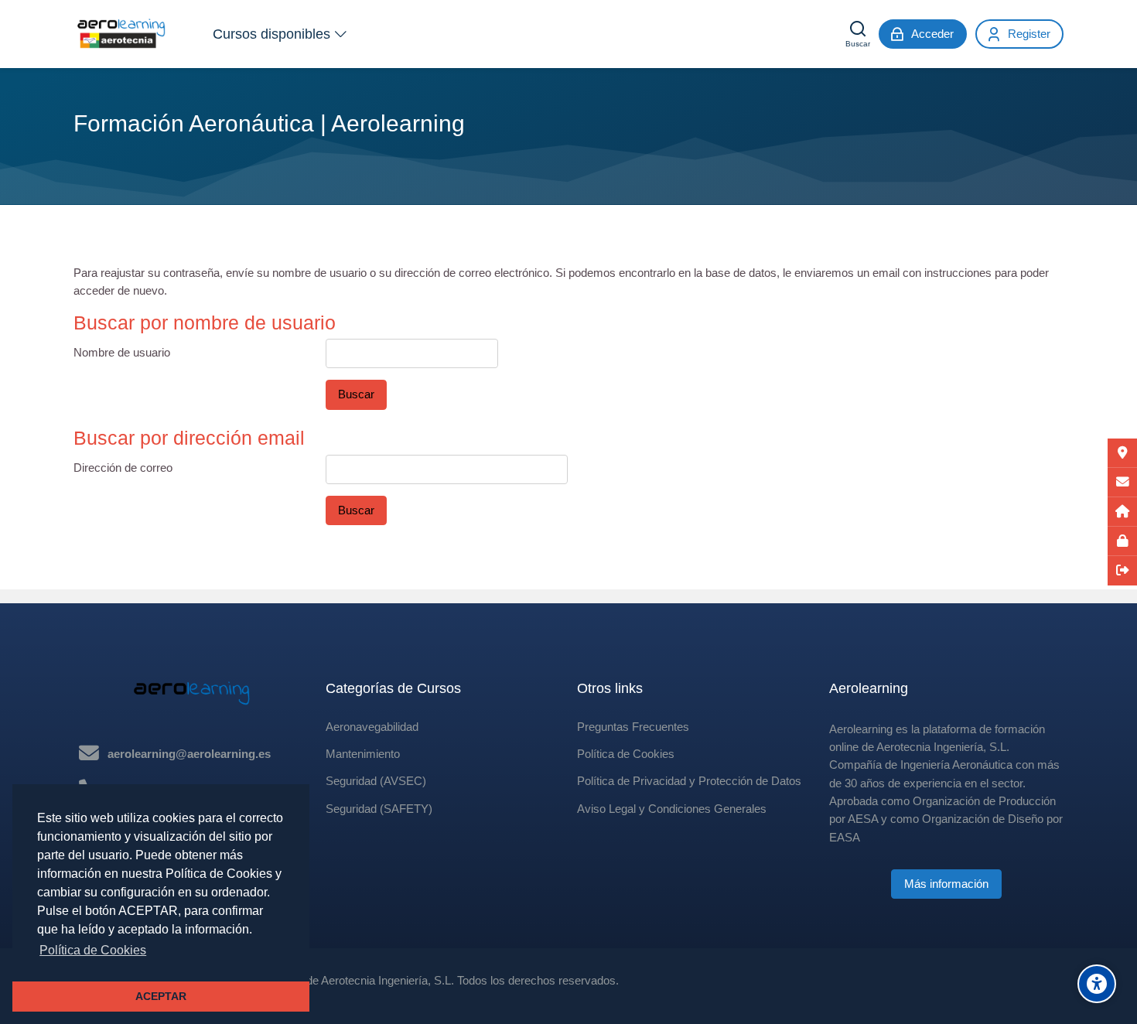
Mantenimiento (363, 753)
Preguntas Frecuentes (633, 726)
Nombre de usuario (121, 352)
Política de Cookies (625, 753)
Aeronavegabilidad (372, 726)
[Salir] (1122, 570)
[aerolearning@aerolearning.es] (1122, 482)
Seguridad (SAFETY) (379, 808)
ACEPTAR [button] (160, 996)
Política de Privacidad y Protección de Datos (689, 780)
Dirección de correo (122, 467)
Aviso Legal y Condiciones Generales (672, 808)
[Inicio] (1122, 512)
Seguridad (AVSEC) (376, 780)
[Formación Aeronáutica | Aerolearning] (121, 34)
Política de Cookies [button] (92, 950)
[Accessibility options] (1096, 983)
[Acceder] (1122, 541)
